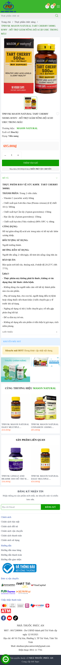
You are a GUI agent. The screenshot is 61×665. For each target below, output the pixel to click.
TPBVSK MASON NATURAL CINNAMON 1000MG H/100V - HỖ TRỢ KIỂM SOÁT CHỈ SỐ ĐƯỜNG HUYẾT (44, 425)
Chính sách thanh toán (11, 535)
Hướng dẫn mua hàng (11, 550)
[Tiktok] (15, 617)
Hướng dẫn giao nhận (11, 559)
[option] (30, 66)
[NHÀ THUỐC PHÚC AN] (8, 6)
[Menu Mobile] (57, 6)
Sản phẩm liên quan (30, 439)
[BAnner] (15, 369)
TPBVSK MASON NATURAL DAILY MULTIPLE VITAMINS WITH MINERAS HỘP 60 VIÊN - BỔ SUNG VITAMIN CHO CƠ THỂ (15, 425)
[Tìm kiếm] (56, 16)
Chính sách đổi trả (9, 526)
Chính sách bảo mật (10, 521)
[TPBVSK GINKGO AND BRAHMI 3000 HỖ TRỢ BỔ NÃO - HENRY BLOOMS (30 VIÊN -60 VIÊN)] (16, 459)
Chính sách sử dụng (10, 540)
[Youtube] (9, 617)
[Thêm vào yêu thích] (57, 114)
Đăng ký (50, 507)
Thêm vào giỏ (30, 163)
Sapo (37, 661)
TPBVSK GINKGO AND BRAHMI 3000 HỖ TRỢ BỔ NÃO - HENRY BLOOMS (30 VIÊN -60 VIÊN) (15, 477)
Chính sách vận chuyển (12, 531)
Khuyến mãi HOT (12, 341)
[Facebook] (3, 617)
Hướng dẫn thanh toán (11, 555)
